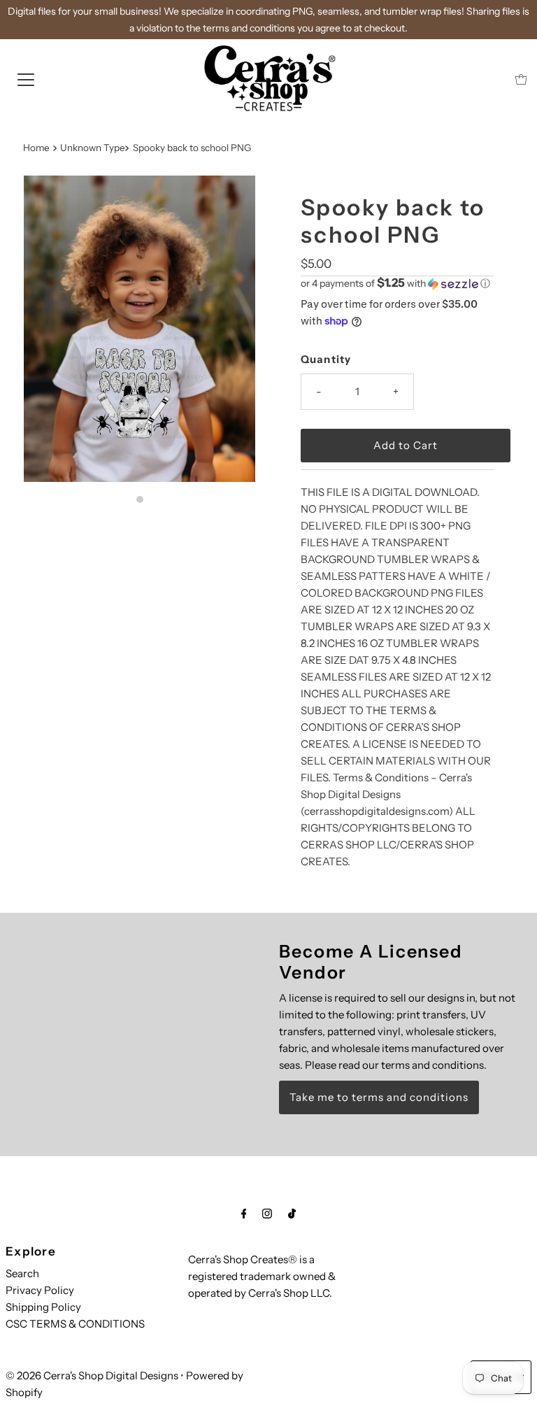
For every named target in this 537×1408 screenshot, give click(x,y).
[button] (397, 283)
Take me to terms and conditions (378, 1097)
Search (22, 1273)
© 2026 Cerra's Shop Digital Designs (92, 1375)
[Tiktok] (292, 1213)
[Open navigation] (26, 79)
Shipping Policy (43, 1307)
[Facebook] (244, 1213)
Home (36, 147)
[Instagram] (267, 1213)
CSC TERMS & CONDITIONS (75, 1323)
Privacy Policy (40, 1290)
